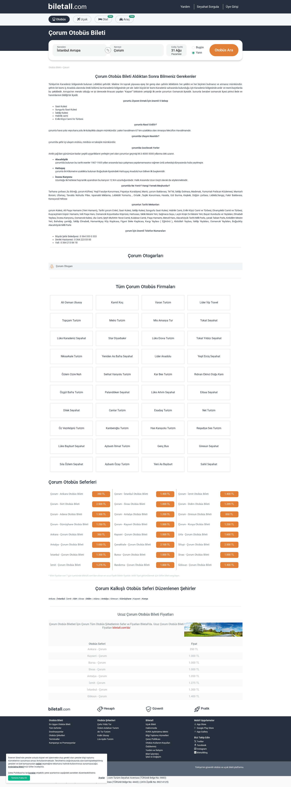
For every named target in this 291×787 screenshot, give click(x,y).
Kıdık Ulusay (103, 735)
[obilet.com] (67, 9)
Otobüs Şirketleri (57, 735)
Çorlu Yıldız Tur (104, 724)
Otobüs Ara (224, 50)
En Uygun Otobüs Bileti (59, 724)
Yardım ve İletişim (154, 750)
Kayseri (137, 598)
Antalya (105, 598)
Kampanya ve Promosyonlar (62, 743)
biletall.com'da (121, 627)
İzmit (69, 598)
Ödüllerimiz (151, 746)
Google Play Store (205, 728)
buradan (32, 773)
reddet (39, 764)
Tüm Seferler (55, 728)
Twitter (200, 741)
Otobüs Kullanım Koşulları (158, 743)
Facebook (201, 745)
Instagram (201, 749)
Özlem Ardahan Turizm (108, 728)
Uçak (83, 19)
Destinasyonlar (56, 731)
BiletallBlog (201, 752)
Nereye (117, 47)
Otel (107, 18)
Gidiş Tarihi (177, 47)
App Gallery (202, 731)
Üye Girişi (232, 6)
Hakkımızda (151, 728)
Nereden (61, 47)
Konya (145, 598)
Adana (96, 598)
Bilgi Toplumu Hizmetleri (157, 735)
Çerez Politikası (153, 739)
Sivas (82, 598)
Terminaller (54, 739)
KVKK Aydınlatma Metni (157, 731)
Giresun (114, 598)
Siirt (75, 598)
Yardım (185, 6)
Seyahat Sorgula (208, 6)
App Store (201, 724)
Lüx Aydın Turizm (105, 739)
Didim (89, 598)
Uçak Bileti (151, 724)
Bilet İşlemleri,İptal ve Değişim (153, 755)
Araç (128, 18)
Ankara (52, 598)
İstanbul (61, 598)
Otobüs (60, 19)
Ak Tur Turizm (103, 731)
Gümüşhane (126, 598)
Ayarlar (102, 778)
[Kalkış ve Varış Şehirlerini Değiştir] (108, 50)
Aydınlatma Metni (16, 767)
